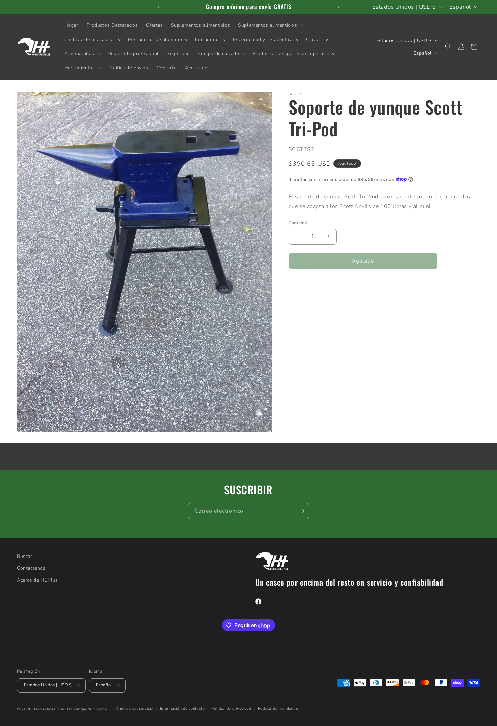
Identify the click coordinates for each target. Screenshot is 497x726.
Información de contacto (182, 708)
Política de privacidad (231, 708)
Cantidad (298, 223)
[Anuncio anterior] (158, 6)
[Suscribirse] (301, 511)
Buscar (24, 556)
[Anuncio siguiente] (338, 6)
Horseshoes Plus (49, 708)
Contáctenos (31, 568)
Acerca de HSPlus (37, 580)
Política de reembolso (278, 708)
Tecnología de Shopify (87, 708)
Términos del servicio (133, 708)
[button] (270, 25)
